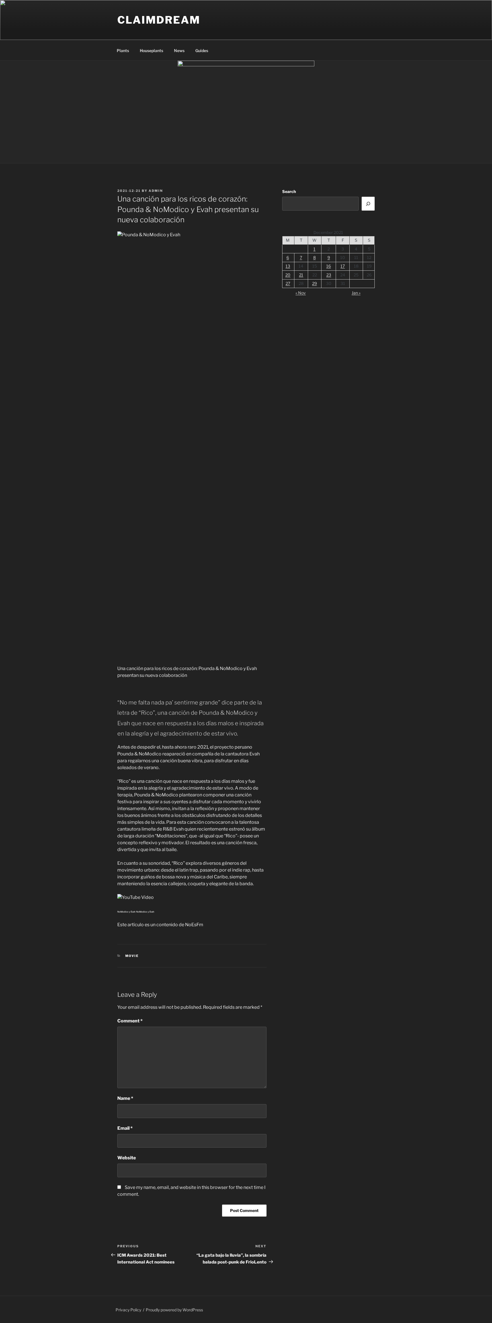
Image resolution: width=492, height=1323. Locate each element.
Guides (201, 50)
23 (328, 274)
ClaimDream (158, 20)
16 (328, 266)
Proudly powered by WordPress (174, 1309)
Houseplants (151, 50)
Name (125, 1098)
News (179, 50)
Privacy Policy (128, 1309)
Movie (132, 956)
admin (156, 191)
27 (288, 283)
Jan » (356, 292)
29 (314, 283)
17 (343, 266)
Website (126, 1157)
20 (287, 274)
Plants (123, 50)
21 (301, 274)
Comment (130, 1021)
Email (125, 1128)
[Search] (368, 203)
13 (288, 266)
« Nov (301, 292)
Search (289, 191)
